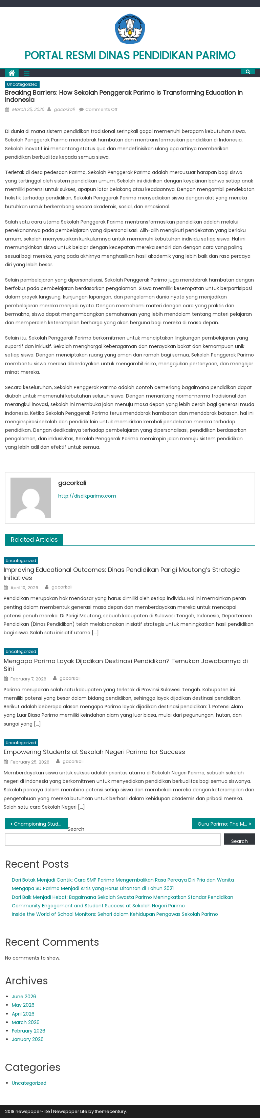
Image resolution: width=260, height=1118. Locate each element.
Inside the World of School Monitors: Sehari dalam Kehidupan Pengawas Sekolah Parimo (115, 914)
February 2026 (28, 1030)
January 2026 (28, 1039)
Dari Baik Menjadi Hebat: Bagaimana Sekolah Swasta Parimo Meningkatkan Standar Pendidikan (122, 897)
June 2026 (24, 996)
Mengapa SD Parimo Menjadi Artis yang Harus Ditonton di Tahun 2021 (93, 888)
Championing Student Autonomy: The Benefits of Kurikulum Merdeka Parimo (40, 824)
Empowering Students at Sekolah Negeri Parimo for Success (94, 752)
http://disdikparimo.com (87, 496)
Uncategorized (22, 84)
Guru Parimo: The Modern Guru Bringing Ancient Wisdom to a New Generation (226, 824)
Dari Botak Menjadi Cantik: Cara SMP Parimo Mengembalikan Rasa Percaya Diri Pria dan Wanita (123, 879)
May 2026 (23, 1005)
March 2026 (26, 1022)
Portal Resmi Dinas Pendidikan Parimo (130, 55)
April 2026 (23, 1013)
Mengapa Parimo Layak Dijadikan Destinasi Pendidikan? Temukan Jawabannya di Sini (126, 665)
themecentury (110, 1111)
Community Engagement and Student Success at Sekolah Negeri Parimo (98, 905)
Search (76, 829)
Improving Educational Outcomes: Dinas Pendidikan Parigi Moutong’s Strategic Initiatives (122, 574)
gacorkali (64, 109)
